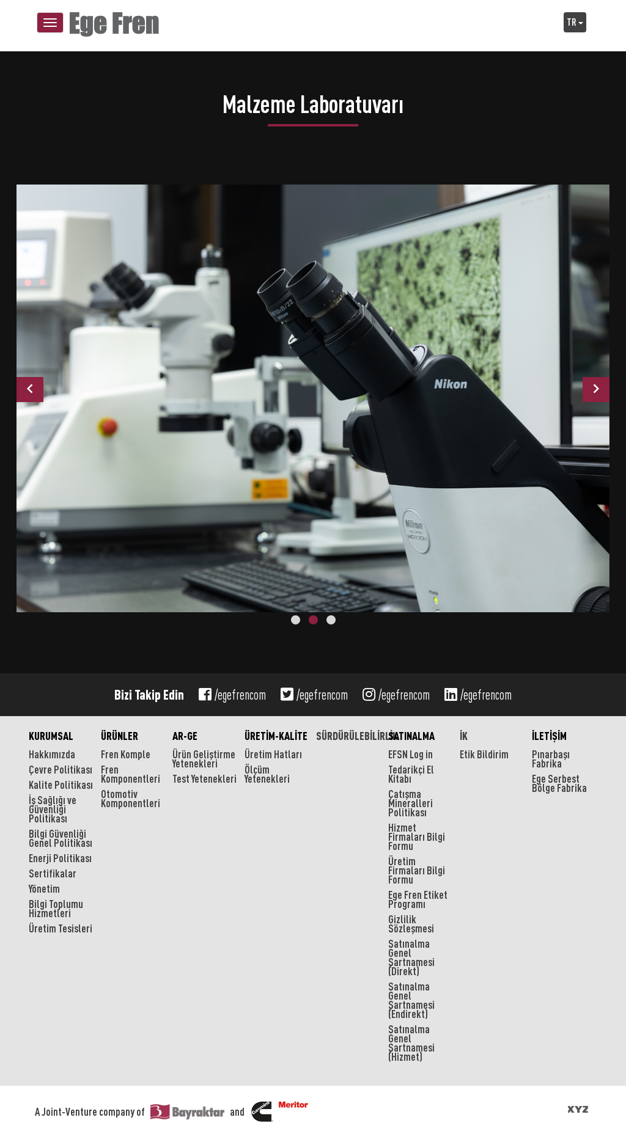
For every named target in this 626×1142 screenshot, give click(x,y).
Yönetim (44, 888)
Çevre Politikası (60, 769)
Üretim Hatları (273, 754)
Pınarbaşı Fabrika (551, 758)
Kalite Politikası (61, 784)
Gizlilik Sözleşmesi (411, 923)
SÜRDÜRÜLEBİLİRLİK (349, 735)
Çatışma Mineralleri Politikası (410, 803)
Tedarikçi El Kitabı (411, 774)
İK (464, 735)
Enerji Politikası (60, 858)
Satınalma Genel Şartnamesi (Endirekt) (411, 1000)
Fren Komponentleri (130, 774)
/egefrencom (240, 695)
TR (572, 21)
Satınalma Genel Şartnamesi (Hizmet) (411, 1043)
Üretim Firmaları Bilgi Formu (416, 870)
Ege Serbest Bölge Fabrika (559, 783)
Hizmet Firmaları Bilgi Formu (416, 836)
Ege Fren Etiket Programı (417, 899)
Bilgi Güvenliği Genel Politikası (60, 838)
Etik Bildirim (484, 754)
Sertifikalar (52, 873)
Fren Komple (125, 754)
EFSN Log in (410, 754)
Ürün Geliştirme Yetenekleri (203, 758)
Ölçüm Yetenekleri (267, 774)
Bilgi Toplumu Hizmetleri (56, 908)
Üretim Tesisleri (60, 928)
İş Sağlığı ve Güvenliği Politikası (52, 809)
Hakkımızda (52, 754)
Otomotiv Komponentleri (130, 798)
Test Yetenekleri (204, 778)
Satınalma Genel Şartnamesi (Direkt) (411, 957)
